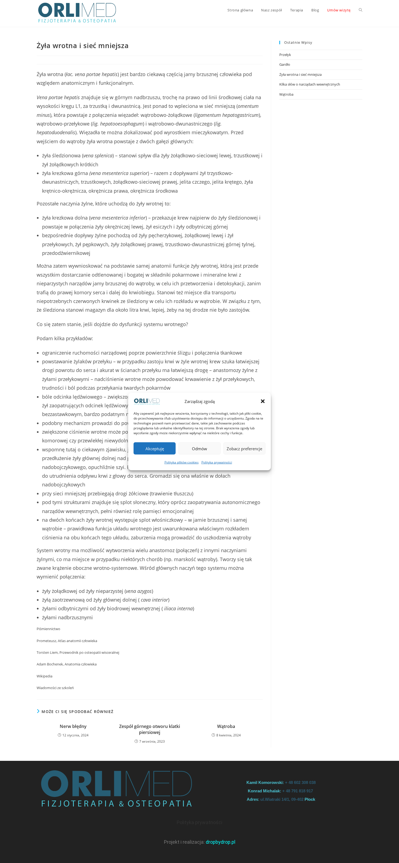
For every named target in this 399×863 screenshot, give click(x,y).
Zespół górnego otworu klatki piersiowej (149, 729)
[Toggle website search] (360, 10)
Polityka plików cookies (181, 462)
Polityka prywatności (216, 462)
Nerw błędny (73, 726)
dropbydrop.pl (220, 842)
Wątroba (226, 726)
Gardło (284, 64)
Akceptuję (154, 448)
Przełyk (285, 54)
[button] (262, 401)
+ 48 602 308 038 (300, 782)
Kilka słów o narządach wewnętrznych (309, 84)
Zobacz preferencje (244, 448)
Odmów (199, 448)
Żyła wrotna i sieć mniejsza (300, 74)
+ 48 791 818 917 (298, 791)
